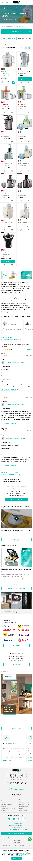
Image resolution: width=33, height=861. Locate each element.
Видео (21, 808)
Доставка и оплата (7, 800)
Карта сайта (16, 842)
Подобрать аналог (24, 79)
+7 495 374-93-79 (17, 775)
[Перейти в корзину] (31, 2)
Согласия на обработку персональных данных (21, 855)
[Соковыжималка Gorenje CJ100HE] (8, 122)
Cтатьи (21, 798)
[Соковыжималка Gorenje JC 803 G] (24, 93)
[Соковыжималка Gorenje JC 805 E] (8, 181)
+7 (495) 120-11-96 (16, 658)
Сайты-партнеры (24, 810)
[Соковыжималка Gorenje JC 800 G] (24, 122)
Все (4, 38)
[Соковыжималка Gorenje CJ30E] (8, 60)
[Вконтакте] (9, 819)
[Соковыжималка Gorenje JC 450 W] (8, 211)
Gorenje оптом (5, 798)
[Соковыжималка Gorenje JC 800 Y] (24, 152)
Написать (16, 664)
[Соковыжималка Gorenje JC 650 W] (24, 211)
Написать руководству (16, 833)
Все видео (16, 540)
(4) (31, 71)
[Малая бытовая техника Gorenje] (16, 697)
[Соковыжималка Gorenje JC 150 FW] (8, 152)
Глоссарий (22, 800)
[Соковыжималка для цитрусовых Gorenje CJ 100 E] (8, 240)
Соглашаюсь (16, 858)
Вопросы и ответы (24, 802)
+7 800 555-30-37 (17, 783)
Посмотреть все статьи (16, 588)
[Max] (14, 819)
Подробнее (16, 645)
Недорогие (11, 38)
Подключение (5, 802)
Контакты (4, 810)
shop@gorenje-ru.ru (16, 825)
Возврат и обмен (24, 804)
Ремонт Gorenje (24, 806)
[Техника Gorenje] (16, 2)
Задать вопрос (16, 499)
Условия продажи (6, 804)
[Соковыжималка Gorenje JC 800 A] (24, 181)
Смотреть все (16, 728)
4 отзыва (29, 349)
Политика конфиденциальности (16, 837)
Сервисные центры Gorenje (9, 808)
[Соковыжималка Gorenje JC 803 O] (8, 93)
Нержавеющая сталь (24, 38)
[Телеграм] (23, 819)
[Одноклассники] (19, 819)
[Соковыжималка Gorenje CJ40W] (24, 60)
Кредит (3, 806)
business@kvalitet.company (16, 829)
